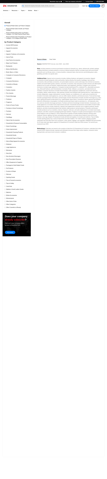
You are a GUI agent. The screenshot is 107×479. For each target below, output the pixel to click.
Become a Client (94, 5)
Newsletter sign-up (55, 1)
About (35, 10)
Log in (84, 5)
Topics (23, 10)
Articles (30, 10)
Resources (14, 10)
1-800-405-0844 (100, 1)
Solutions (5, 10)
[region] (69, 59)
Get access (10, 232)
